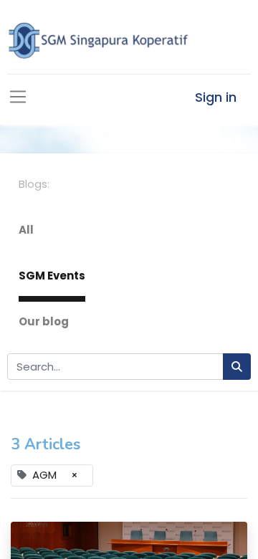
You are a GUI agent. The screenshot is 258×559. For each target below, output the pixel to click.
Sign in (215, 97)
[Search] (237, 366)
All (26, 229)
